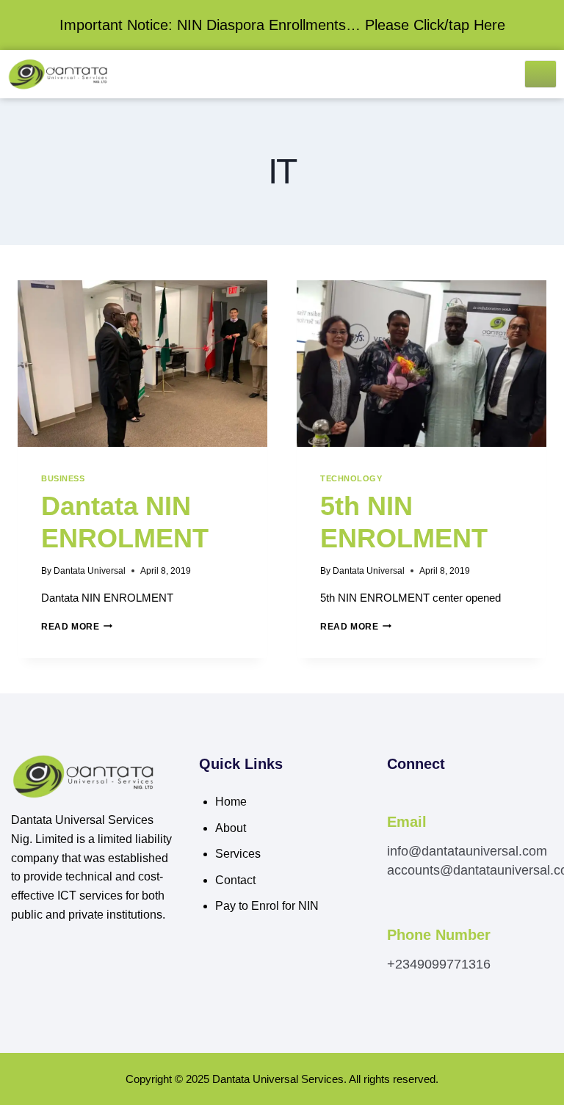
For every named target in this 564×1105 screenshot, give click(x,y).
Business (62, 478)
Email (407, 822)
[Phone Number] (395, 916)
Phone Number (439, 935)
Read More (76, 626)
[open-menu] (540, 74)
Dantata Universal (90, 571)
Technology (351, 478)
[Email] (395, 802)
